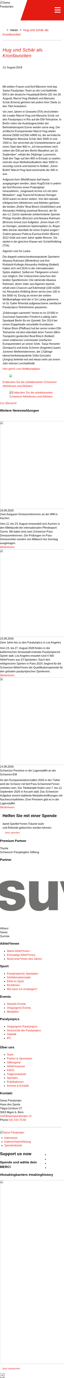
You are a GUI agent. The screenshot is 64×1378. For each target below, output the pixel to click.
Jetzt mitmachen (11, 1368)
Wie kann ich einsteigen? (22, 989)
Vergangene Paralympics (22, 1026)
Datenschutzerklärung (17, 1141)
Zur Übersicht (8, 403)
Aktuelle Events (16, 1003)
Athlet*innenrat (16, 1066)
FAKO (10, 1070)
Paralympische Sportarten (22, 973)
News (14, 30)
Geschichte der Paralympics (24, 1030)
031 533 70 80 (17, 1119)
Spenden (12, 1077)
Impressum (11, 1137)
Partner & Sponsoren (19, 1058)
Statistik (11, 1034)
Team (10, 1054)
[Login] (62, 1153)
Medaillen (13, 1011)
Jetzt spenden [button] (12, 832)
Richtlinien (13, 985)
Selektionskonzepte (19, 977)
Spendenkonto (13, 1145)
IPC (9, 1038)
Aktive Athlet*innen (18, 951)
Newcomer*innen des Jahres (24, 958)
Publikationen (15, 1081)
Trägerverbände (16, 1074)
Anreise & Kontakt (18, 1085)
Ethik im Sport (15, 981)
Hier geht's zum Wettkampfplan (21, 368)
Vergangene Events (19, 1007)
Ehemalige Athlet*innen (21, 954)
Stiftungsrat (13, 1062)
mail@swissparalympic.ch (16, 1116)
